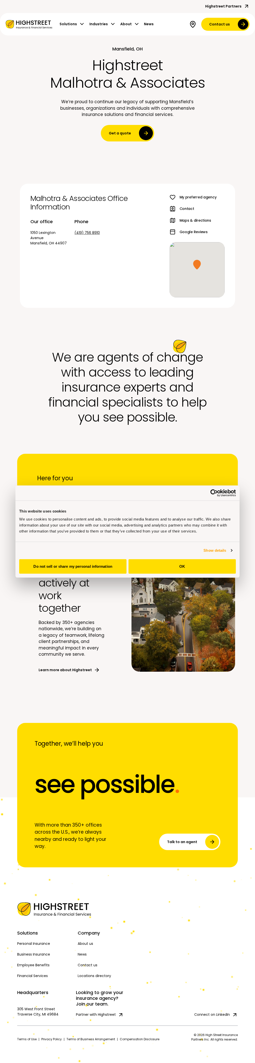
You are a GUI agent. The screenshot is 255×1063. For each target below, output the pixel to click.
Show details (214, 550)
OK (182, 566)
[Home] (44, 909)
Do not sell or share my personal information (72, 566)
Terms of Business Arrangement (90, 1039)
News (149, 23)
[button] (197, 265)
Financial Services (32, 975)
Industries (98, 23)
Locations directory (94, 975)
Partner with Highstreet (96, 1014)
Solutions (68, 23)
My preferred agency (198, 197)
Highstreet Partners (223, 6)
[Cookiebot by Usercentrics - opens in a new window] (214, 493)
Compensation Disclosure (139, 1039)
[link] (28, 24)
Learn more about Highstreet (65, 669)
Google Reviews (194, 231)
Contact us (219, 24)
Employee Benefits (33, 965)
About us (85, 943)
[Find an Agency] (193, 24)
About (126, 23)
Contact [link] (187, 208)
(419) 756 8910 (87, 232)
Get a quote (120, 133)
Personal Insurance (33, 943)
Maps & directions (195, 220)
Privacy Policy (51, 1039)
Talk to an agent (182, 841)
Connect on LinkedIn (212, 1014)
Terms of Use (27, 1039)
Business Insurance (33, 954)
